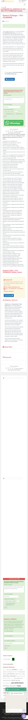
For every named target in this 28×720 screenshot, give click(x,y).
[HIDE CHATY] (24, 716)
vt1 (18, 669)
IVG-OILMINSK (17, 31)
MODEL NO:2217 (10, 686)
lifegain (4, 669)
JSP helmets (11, 674)
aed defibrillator (17, 683)
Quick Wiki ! (8, 347)
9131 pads (9, 672)
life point (9, 669)
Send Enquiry (10, 79)
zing (23, 674)
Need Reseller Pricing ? (13, 578)
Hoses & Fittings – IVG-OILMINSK (13, 16)
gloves (4, 672)
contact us (21, 283)
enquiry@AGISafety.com (14, 287)
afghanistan (18, 674)
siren (21, 669)
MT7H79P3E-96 (7, 683)
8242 (19, 686)
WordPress (22, 718)
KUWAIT (14, 670)
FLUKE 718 (15, 672)
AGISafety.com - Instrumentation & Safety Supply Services (12, 717)
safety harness (15, 680)
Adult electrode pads (9, 676)
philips (12, 678)
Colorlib (13, 718)
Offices (8, 678)
